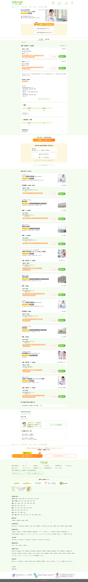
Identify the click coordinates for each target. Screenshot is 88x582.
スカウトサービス (26, 467)
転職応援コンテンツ (38, 467)
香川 (18, 512)
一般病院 (14, 531)
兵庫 (21, 507)
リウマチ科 (14, 555)
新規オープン (14, 561)
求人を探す (47, 465)
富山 (22, 500)
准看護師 (18, 520)
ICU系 (31, 526)
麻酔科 (73, 553)
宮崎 (33, 514)
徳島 (16, 512)
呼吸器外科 (62, 551)
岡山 (18, 510)
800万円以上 (47, 539)
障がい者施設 (53, 534)
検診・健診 (50, 526)
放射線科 (69, 553)
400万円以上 (21, 539)
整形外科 (25, 553)
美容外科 (14, 551)
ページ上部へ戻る (43, 165)
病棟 (13, 526)
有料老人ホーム (23, 534)
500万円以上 (28, 539)
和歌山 (30, 507)
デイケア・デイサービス (33, 534)
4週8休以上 (20, 561)
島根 (24, 510)
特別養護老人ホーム (65, 531)
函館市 (35, 6)
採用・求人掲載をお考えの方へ (35, 473)
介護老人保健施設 (15, 534)
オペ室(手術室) (21, 526)
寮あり (48, 561)
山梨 (31, 500)
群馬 (34, 503)
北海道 (30, 6)
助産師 (26, 520)
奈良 (27, 507)
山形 (35, 498)
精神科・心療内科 (62, 553)
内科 (23, 551)
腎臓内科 (49, 551)
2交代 (13, 545)
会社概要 (14, 566)
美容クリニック (47, 531)
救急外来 (27, 526)
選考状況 (35, 465)
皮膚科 (51, 553)
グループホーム (42, 534)
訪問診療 (62, 526)
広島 (16, 510)
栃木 (31, 503)
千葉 (25, 503)
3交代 (16, 545)
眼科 (42, 553)
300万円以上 (14, 539)
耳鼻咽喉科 (46, 553)
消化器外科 (14, 553)
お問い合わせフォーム (19, 473)
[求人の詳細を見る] (44, 185)
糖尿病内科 (54, 551)
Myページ (25, 465)
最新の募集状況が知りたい (43, 28)
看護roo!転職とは (15, 465)
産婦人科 (38, 553)
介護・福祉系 (44, 526)
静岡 (21, 505)
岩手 (26, 498)
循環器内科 (39, 551)
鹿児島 (36, 514)
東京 (16, 503)
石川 (25, 500)
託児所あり (53, 561)
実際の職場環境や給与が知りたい (45, 32)
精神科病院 (35, 531)
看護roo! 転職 (24, 6)
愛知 (16, 505)
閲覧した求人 (14, 467)
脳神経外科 (19, 553)
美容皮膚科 (19, 551)
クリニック (40, 531)
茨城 (28, 503)
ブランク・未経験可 (61, 561)
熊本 (27, 514)
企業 (71, 534)
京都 (18, 507)
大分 (30, 514)
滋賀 (24, 507)
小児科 (34, 553)
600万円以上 (34, 539)
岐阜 (18, 505)
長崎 (24, 514)
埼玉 (22, 503)
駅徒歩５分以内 (32, 561)
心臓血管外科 (69, 551)
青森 (23, 498)
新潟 (19, 500)
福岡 (18, 514)
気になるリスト (69, 465)
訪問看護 (38, 526)
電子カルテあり (69, 561)
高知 (24, 512)
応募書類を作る (58, 465)
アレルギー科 (30, 555)
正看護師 (14, 520)
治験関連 (70, 526)
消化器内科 (33, 551)
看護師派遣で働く (48, 467)
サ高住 (48, 534)
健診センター (60, 534)
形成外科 (30, 553)
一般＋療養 (23, 531)
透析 (34, 526)
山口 (27, 510)
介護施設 (58, 531)
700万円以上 (41, 539)
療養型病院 (29, 531)
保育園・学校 (56, 526)
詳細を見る (62, 56)
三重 (24, 505)
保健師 (22, 520)
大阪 (16, 507)
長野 (34, 500)
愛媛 (21, 512)
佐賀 (21, 514)
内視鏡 (66, 526)
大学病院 (18, 531)
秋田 (32, 498)
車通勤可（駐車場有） (25, 418)
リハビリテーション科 (22, 555)
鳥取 (21, 510)
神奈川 (19, 503)
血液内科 (44, 551)
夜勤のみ (25, 545)
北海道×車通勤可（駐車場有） (26, 413)
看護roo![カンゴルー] (15, 6)
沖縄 (40, 514)
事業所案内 (14, 569)
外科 (58, 551)
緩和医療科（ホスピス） (39, 555)
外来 (16, 526)
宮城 (29, 498)
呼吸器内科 (27, 551)
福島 (38, 498)
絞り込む (24, 42)
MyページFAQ (58, 467)
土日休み (26, 561)
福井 (28, 500)
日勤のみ (20, 545)
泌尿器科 (55, 553)
